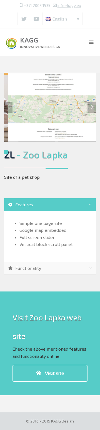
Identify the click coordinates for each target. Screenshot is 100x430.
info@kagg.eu (69, 5)
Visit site (54, 373)
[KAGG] (33, 42)
